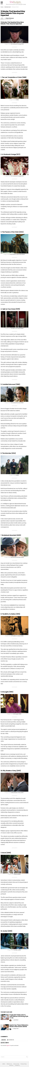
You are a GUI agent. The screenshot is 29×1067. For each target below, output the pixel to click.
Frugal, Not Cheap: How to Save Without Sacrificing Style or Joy (18, 1016)
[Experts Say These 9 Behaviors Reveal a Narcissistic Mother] (5, 1027)
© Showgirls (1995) (17, 714)
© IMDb (17, 99)
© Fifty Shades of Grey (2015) (17, 792)
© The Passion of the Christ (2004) (17, 254)
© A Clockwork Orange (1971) (17, 44)
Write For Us (9, 1064)
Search (27, 1057)
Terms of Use (16, 1064)
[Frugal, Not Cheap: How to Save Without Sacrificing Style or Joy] (5, 1017)
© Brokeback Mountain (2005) (17, 557)
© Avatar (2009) (17, 950)
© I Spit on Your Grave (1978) (17, 328)
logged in (8, 1045)
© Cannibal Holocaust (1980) (17, 402)
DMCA (3, 1064)
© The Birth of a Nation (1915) (17, 636)
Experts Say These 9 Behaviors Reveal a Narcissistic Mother (18, 1025)
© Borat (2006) (17, 874)
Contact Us (17, 1065)
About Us (11, 1065)
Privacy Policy (24, 1064)
